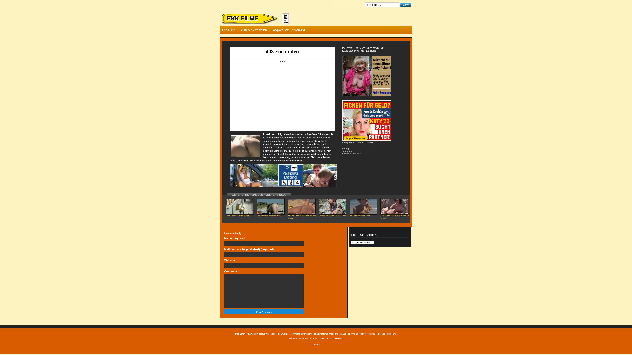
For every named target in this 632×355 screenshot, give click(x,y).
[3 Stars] (347, 151)
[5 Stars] (351, 151)
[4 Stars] (349, 151)
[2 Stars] (345, 151)
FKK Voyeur (359, 142)
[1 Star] (343, 151)
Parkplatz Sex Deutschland (288, 30)
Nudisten (370, 142)
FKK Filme (228, 30)
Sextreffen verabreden (253, 30)
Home (317, 344)
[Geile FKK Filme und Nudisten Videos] (258, 18)
